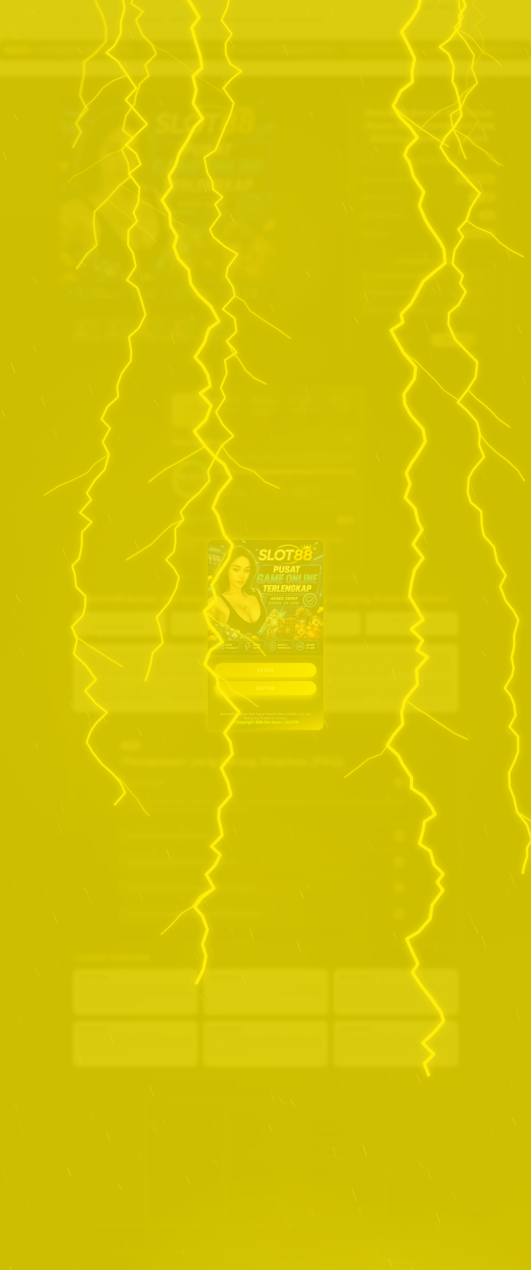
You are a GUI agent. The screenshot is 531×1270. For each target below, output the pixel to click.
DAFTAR (265, 688)
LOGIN (265, 670)
